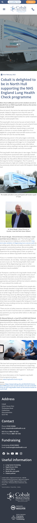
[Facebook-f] (4, 453)
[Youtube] (12, 453)
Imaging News (19, 41)
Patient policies (10, 473)
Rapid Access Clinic (12, 467)
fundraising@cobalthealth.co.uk (16, 447)
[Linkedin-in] (8, 453)
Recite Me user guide (12, 471)
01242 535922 (14, 445)
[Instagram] (21, 453)
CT (19, 44)
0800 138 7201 (14, 432)
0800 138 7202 (16, 434)
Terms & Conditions (6, 487)
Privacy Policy (13, 487)
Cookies (18, 487)
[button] (2, 1)
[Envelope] (17, 453)
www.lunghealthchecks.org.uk (12, 379)
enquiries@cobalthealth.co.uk (15, 428)
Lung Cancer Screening (13, 465)
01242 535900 (11, 426)
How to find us (10, 469)
